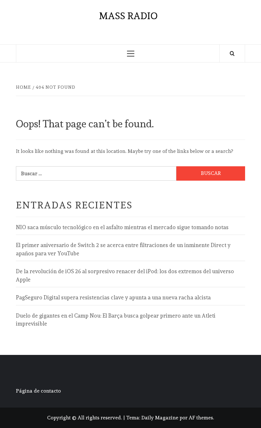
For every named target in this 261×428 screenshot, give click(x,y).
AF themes (201, 418)
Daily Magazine (159, 418)
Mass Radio (128, 15)
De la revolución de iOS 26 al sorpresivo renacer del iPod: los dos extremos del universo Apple (125, 275)
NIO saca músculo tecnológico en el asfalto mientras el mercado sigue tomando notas (122, 227)
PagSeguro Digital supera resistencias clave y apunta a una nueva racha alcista (113, 297)
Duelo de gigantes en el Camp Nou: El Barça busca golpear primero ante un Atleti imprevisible (115, 319)
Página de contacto (38, 391)
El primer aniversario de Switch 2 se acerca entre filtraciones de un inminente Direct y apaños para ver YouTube (123, 249)
